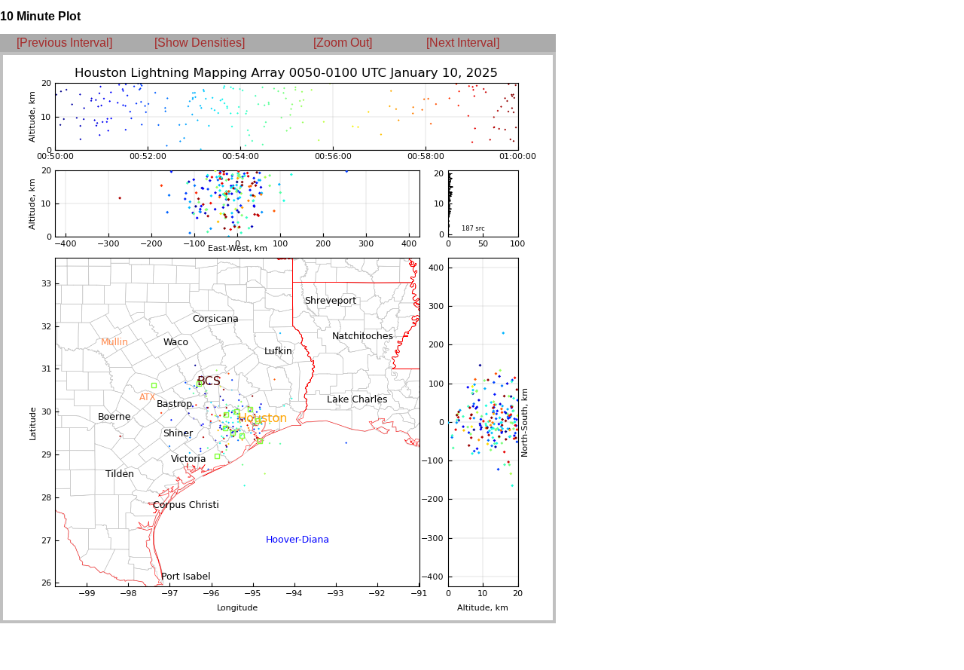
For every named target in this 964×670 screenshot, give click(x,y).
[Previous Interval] (64, 42)
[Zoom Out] (342, 42)
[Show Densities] (199, 42)
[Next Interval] (462, 42)
